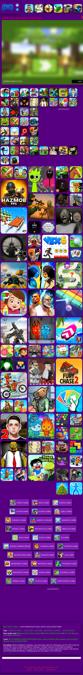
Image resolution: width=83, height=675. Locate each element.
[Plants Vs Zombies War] (14, 154)
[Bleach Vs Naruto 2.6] (34, 135)
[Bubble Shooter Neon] (24, 135)
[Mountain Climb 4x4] (34, 154)
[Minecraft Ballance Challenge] (5, 96)
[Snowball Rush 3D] (14, 135)
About (29, 669)
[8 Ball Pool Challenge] (73, 154)
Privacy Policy (38, 669)
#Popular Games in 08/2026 (12, 641)
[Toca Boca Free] (24, 125)
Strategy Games (19, 520)
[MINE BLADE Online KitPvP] (73, 106)
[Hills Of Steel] (58, 12)
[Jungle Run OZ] (5, 125)
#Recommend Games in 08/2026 (66, 639)
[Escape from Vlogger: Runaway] (34, 144)
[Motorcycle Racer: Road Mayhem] (34, 115)
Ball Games (28, 630)
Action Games (22, 511)
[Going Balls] (14, 164)
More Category (68, 630)
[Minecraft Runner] (73, 96)
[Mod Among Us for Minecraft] (14, 96)
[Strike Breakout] (68, 12)
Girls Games (66, 511)
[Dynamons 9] (63, 154)
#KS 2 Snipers (14, 639)
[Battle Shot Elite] (29, 12)
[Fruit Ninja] (14, 125)
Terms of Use (50, 669)
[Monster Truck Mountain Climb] (34, 125)
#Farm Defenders (29, 639)
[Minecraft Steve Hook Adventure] (43, 96)
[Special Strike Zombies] (14, 106)
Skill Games (44, 503)
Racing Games (44, 511)
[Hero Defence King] (38, 12)
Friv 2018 (7, 627)
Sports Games (22, 503)
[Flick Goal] (24, 115)
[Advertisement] (63, 125)
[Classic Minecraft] (24, 96)
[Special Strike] (5, 135)
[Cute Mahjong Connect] (34, 106)
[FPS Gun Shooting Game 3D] (5, 164)
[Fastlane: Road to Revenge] (77, 12)
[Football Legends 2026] (5, 115)
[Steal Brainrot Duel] (43, 154)
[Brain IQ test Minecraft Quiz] (63, 96)
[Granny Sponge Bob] (43, 106)
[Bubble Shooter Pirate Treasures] (63, 106)
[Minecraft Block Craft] (53, 96)
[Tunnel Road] (14, 115)
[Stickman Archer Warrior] (5, 154)
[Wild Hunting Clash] (48, 12)
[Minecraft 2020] (5, 106)
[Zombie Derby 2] (5, 144)
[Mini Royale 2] (24, 154)
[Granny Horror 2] (53, 154)
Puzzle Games (65, 503)
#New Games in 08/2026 (46, 639)
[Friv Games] (17, 6)
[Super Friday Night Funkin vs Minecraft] (34, 96)
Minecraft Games (15, 630)
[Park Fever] (53, 106)
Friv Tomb (38, 630)
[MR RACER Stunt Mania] (14, 144)
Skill (16, 627)
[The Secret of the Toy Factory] (24, 106)
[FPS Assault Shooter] (24, 144)
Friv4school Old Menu (52, 630)
